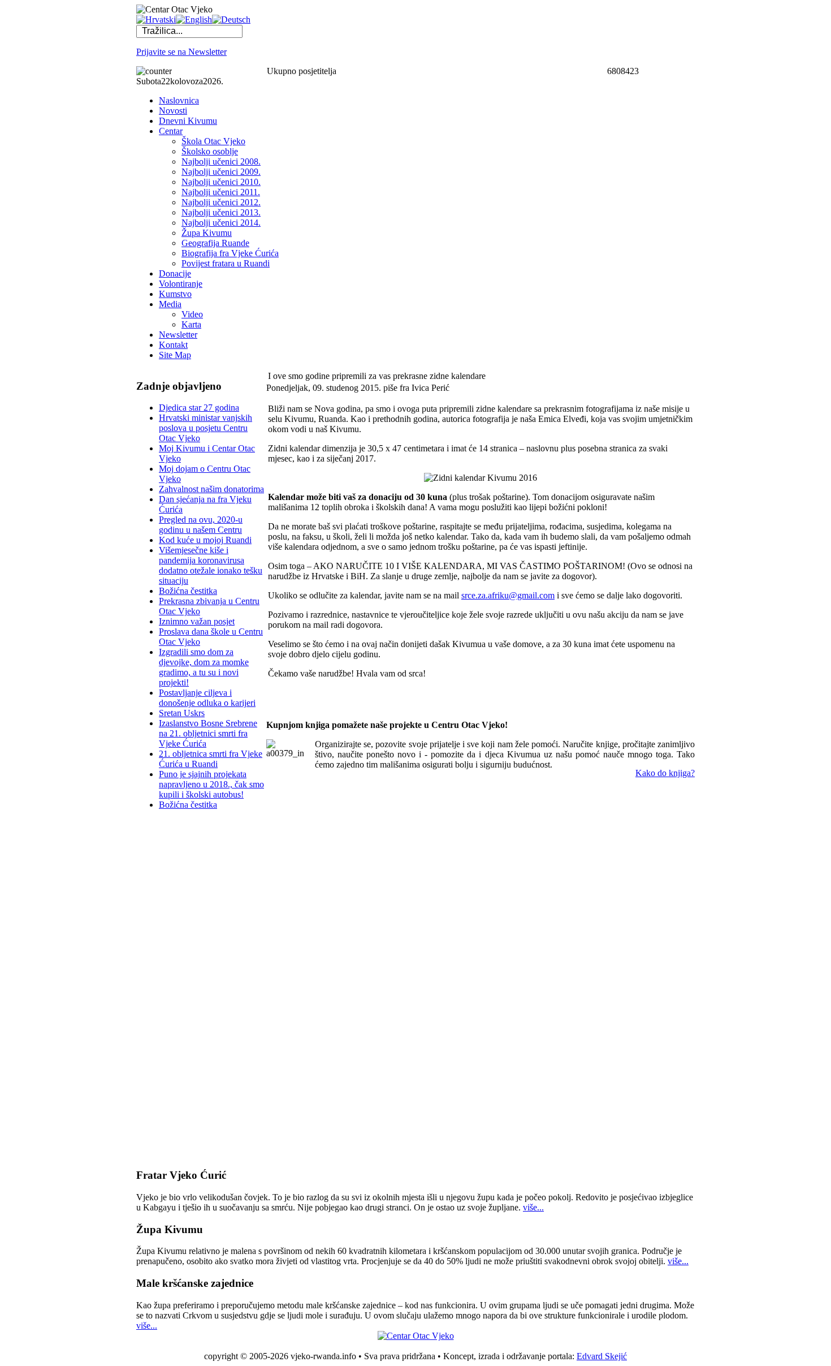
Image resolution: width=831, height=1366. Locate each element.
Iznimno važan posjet (197, 621)
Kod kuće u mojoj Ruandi (205, 540)
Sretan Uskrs (182, 713)
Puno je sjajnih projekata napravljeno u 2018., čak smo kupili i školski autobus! (211, 784)
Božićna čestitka (188, 591)
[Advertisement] (181, 988)
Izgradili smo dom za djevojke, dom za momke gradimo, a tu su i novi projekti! (204, 667)
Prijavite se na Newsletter (181, 52)
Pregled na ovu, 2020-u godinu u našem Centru (201, 525)
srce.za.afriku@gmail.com (508, 595)
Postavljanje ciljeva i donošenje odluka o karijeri (207, 698)
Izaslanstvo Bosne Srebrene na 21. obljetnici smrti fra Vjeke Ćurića (208, 733)
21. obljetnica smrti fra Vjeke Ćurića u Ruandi (210, 759)
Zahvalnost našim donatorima (211, 489)
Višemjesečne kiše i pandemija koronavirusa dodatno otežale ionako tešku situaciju (210, 565)
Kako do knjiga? (665, 773)
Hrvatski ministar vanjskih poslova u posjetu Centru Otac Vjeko (205, 428)
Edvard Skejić (602, 1356)
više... (533, 1207)
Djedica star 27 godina (199, 407)
